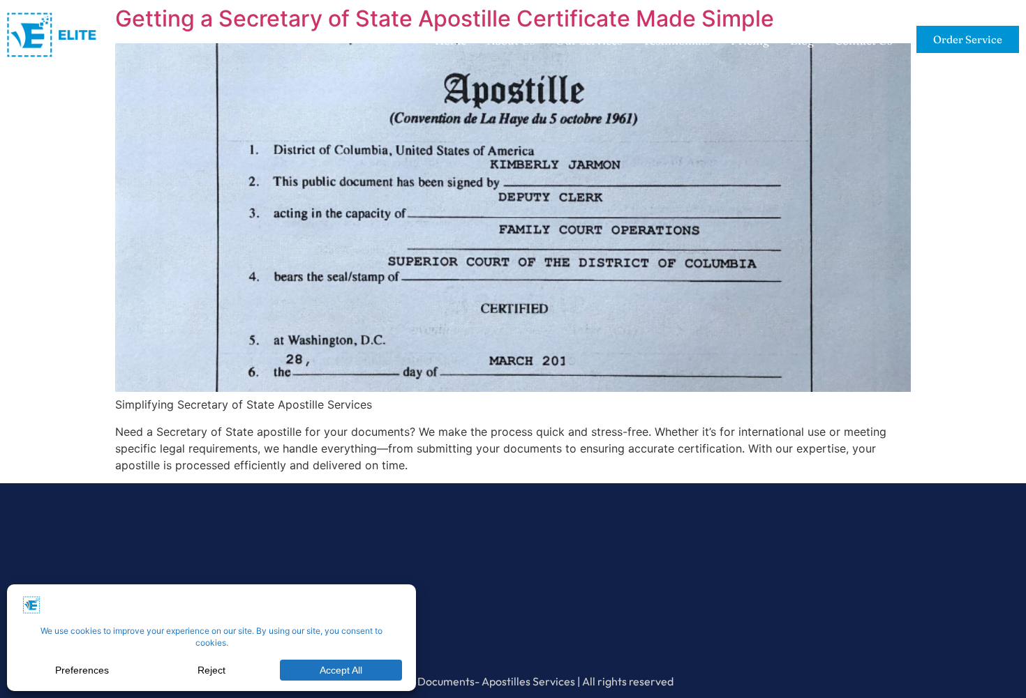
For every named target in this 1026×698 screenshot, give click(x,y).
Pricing (750, 40)
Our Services (589, 40)
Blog (802, 40)
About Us (511, 40)
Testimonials (676, 40)
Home (450, 40)
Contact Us (863, 40)
